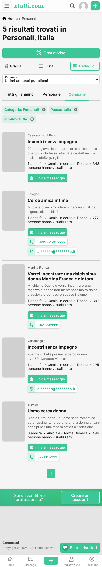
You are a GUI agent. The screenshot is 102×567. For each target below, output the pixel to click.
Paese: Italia (61, 109)
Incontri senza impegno (52, 141)
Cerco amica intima (48, 200)
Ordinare (11, 77)
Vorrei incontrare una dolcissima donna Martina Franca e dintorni (62, 276)
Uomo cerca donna (47, 410)
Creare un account (80, 497)
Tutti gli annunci (20, 94)
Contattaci (10, 543)
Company (77, 94)
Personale (52, 94)
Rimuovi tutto (15, 119)
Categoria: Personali (21, 109)
